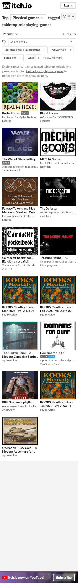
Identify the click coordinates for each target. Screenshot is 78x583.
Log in (68, 5)
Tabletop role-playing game (22, 49)
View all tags (52, 57)
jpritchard (46, 216)
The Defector (49, 208)
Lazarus (6, 120)
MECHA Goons (50, 159)
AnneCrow (8, 409)
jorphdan (45, 166)
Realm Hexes (11, 113)
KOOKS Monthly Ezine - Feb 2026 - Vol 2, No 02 (56, 308)
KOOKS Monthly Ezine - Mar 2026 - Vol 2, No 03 (18, 308)
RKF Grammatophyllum (18, 402)
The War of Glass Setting (18, 159)
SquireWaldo (9, 314)
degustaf (45, 120)
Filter (70, 16)
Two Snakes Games (50, 364)
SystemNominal (11, 170)
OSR (31, 57)
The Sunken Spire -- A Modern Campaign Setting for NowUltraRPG (19, 356)
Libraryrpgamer (49, 265)
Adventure (59, 49)
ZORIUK (7, 269)
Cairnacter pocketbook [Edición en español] (17, 259)
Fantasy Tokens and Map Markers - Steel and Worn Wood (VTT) (19, 212)
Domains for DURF (52, 353)
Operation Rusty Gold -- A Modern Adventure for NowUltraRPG (19, 451)
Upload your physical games (44, 71)
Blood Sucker (49, 113)
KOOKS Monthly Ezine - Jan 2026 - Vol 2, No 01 (56, 404)
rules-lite (10, 57)
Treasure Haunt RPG (54, 257)
